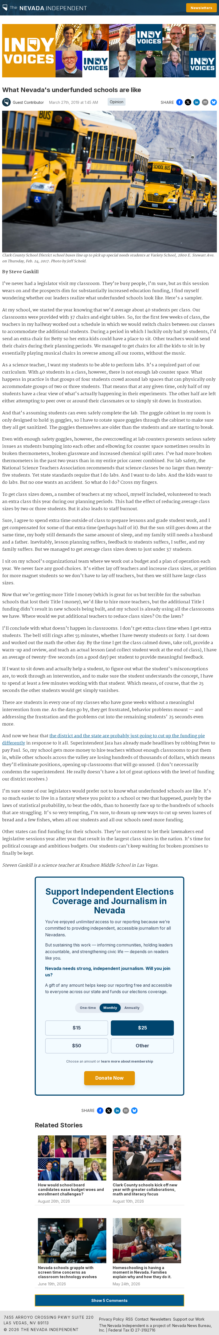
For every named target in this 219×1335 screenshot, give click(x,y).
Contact (141, 1319)
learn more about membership (127, 1061)
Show (109, 1300)
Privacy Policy (111, 1319)
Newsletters (201, 8)
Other (142, 1045)
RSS (129, 1319)
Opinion (116, 102)
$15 (77, 1028)
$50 (76, 1045)
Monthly (110, 1008)
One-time (88, 1008)
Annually (131, 1008)
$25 (142, 1028)
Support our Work (189, 1319)
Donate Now (109, 1078)
